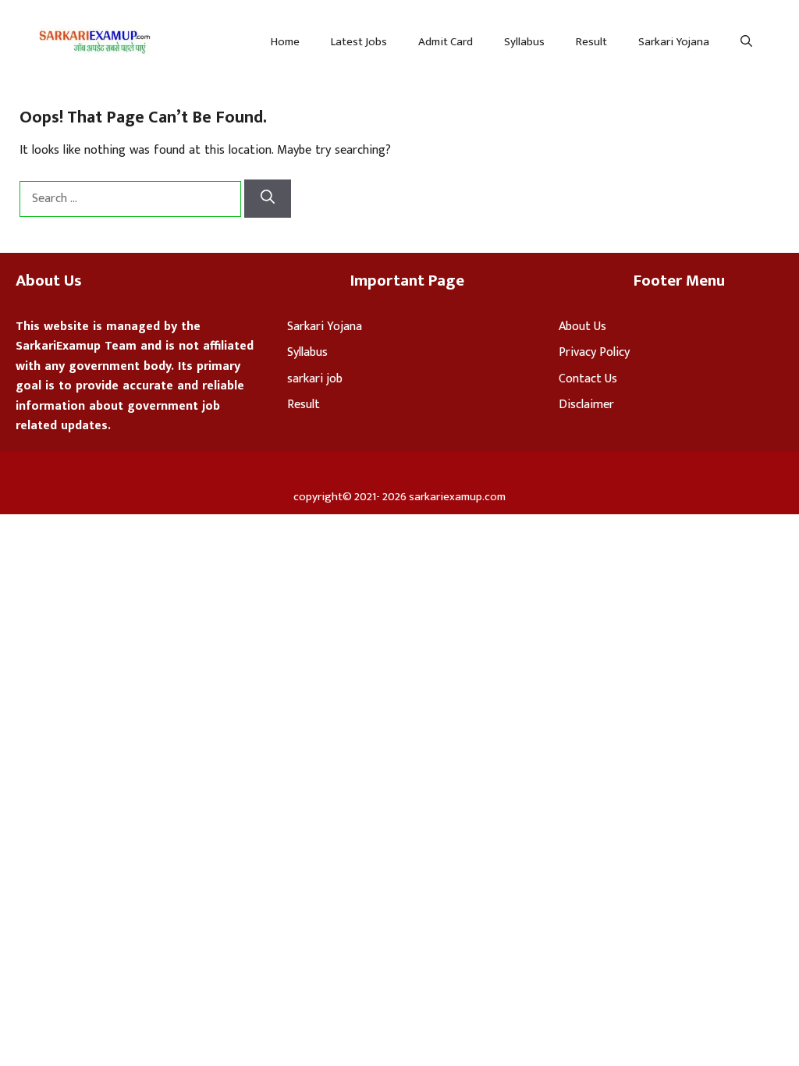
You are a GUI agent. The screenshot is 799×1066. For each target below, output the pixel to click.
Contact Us (588, 378)
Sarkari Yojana (673, 42)
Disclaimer (586, 404)
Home (285, 42)
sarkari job (315, 378)
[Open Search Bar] (746, 42)
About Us (582, 326)
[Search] (267, 198)
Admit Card (445, 42)
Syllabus (524, 42)
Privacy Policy (594, 352)
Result (591, 42)
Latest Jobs (359, 42)
